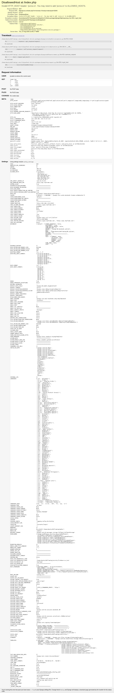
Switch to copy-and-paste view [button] (18, 35)
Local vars (9, 44)
